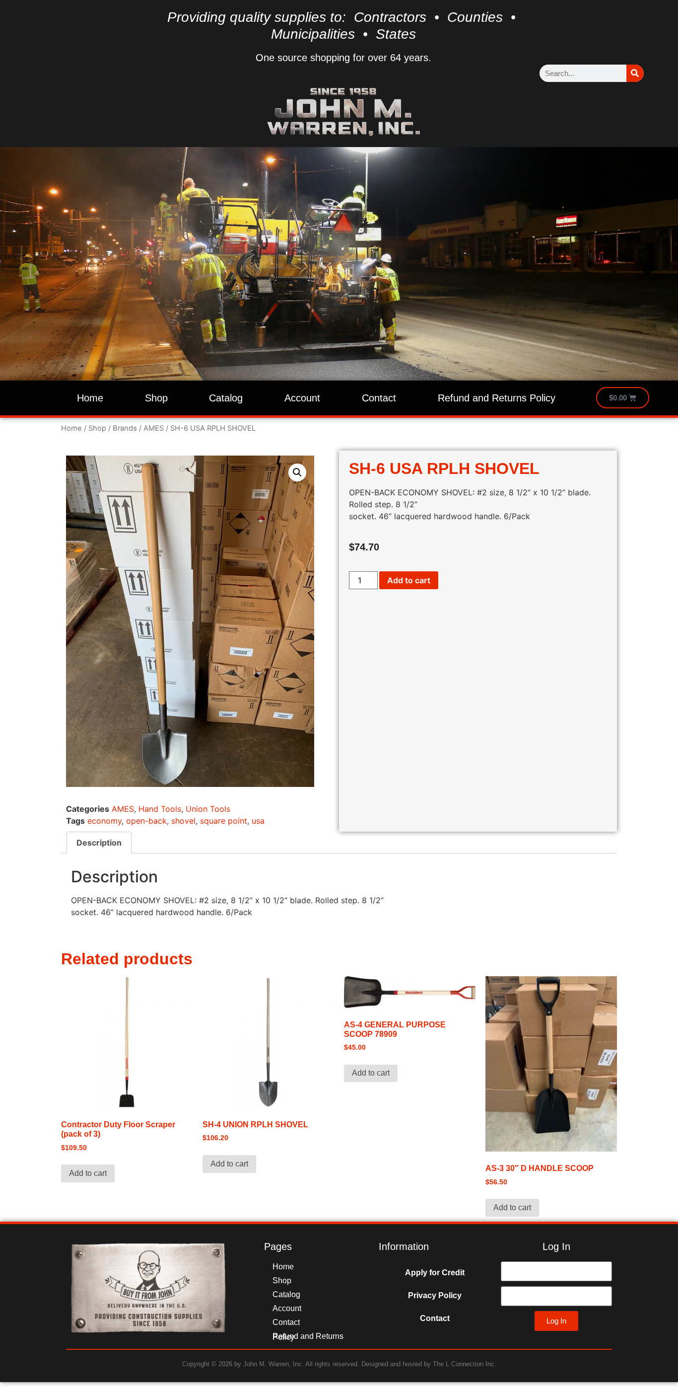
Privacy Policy (435, 1295)
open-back (146, 821)
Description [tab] (99, 843)
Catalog (226, 397)
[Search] (635, 73)
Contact (379, 397)
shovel (183, 821)
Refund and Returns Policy (496, 397)
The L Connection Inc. (464, 1364)
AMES (153, 428)
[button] (297, 472)
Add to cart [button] (88, 1173)
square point (223, 821)
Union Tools (208, 809)
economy (104, 821)
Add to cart (408, 580)
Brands (125, 428)
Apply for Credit (435, 1272)
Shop (156, 397)
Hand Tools (159, 809)
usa (258, 821)
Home (90, 397)
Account (302, 397)
